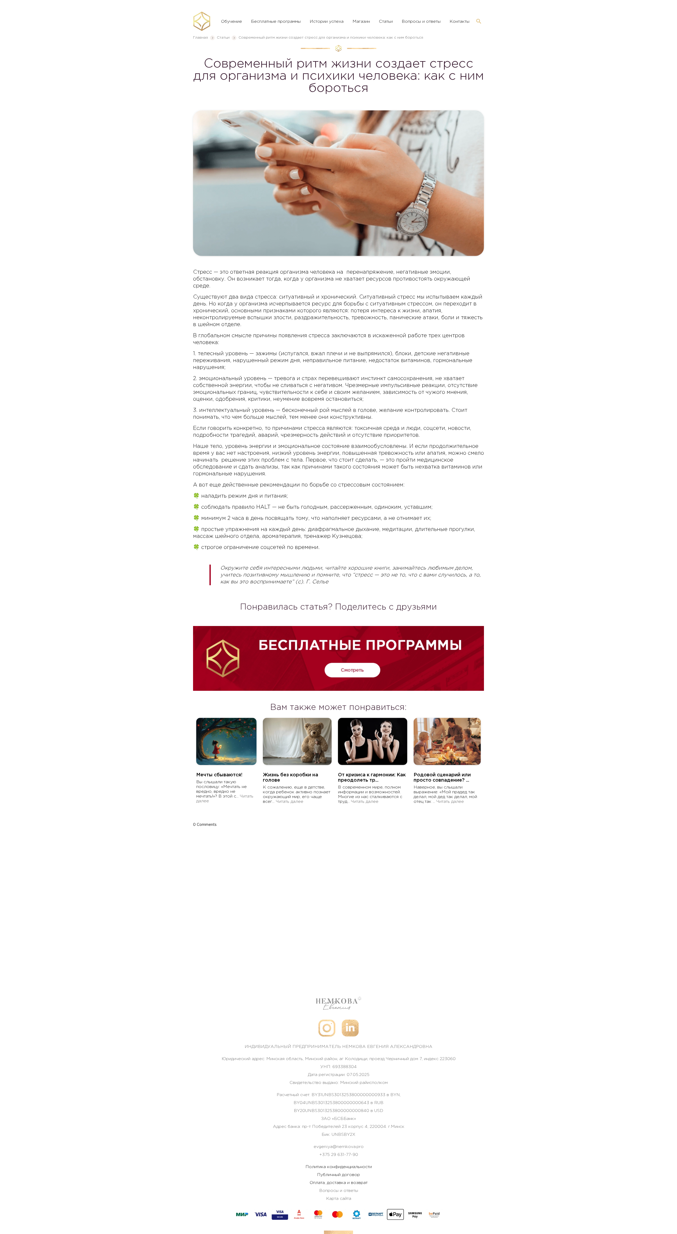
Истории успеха (327, 22)
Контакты (459, 22)
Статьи (386, 22)
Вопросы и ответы (421, 22)
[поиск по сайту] (479, 22)
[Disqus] (338, 896)
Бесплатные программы (276, 22)
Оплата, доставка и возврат (339, 1183)
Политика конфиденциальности (338, 1167)
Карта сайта (338, 1199)
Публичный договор (338, 1175)
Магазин (361, 22)
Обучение (231, 22)
